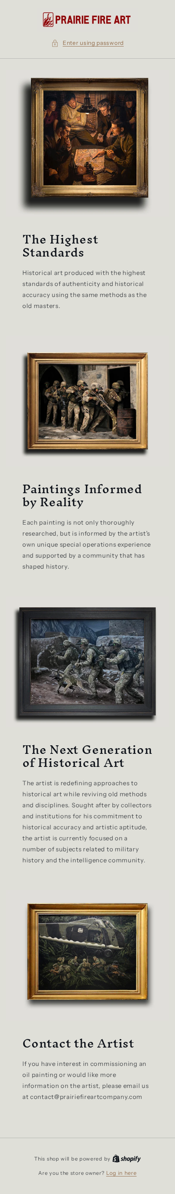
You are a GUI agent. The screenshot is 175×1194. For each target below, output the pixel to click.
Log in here (121, 1173)
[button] (87, 43)
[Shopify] (126, 1158)
